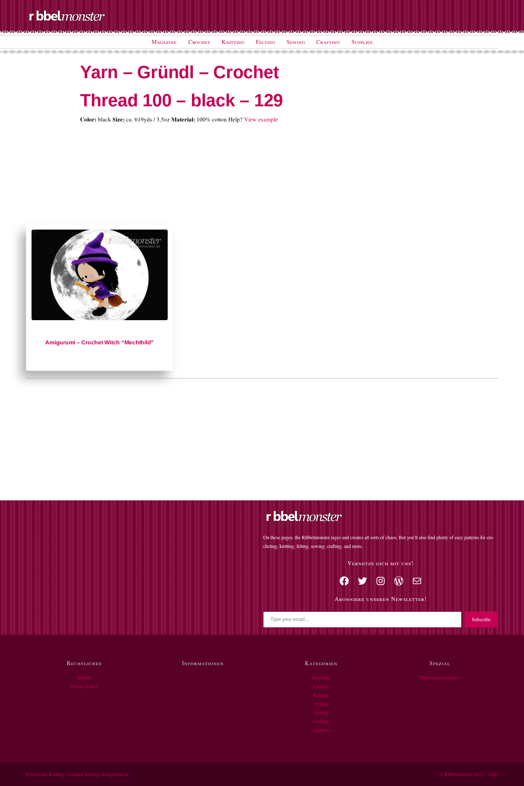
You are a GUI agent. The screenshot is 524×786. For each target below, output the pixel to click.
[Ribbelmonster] (67, 20)
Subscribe (481, 619)
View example (261, 119)
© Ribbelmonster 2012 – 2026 (469, 774)
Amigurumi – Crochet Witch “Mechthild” (99, 342)
